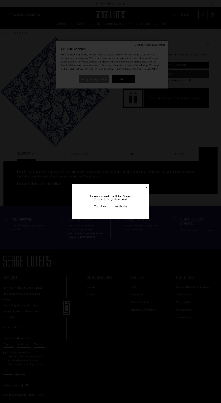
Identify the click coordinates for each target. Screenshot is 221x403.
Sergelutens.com (116, 199)
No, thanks (120, 206)
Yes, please (100, 206)
